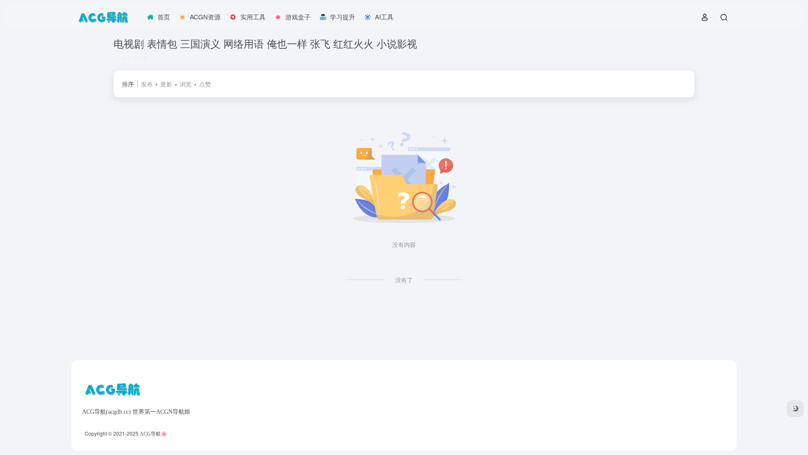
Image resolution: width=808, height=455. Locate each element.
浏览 (185, 84)
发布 (147, 84)
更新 (166, 84)
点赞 (205, 84)
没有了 (404, 280)
